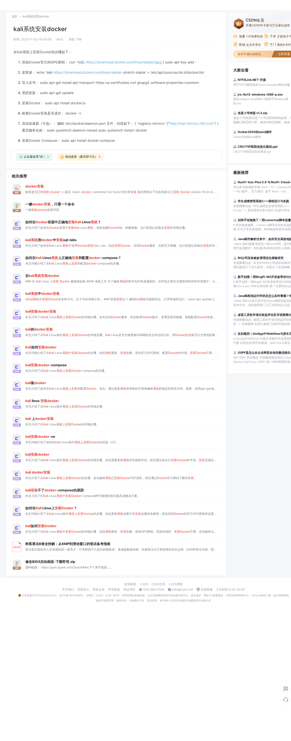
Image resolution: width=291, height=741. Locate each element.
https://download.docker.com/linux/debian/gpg (124, 62)
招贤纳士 (83, 589)
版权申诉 (121, 600)
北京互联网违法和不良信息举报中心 (167, 595)
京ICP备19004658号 (71, 595)
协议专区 (129, 589)
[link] (14, 16)
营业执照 (152, 600)
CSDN (144, 584)
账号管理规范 (281, 595)
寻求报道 (114, 589)
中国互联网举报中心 (237, 595)
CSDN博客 (176, 584)
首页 (14, 16)
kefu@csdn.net (182, 589)
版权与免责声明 (105, 600)
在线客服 (207, 589)
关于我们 (68, 589)
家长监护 (196, 595)
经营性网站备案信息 (133, 595)
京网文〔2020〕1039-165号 (102, 595)
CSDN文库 (159, 584)
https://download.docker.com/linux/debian (88, 72)
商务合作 (99, 589)
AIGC (59, 39)
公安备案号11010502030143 (39, 595)
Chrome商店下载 (261, 595)
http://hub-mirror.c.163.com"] (193, 123)
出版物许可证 (136, 600)
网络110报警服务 (213, 595)
